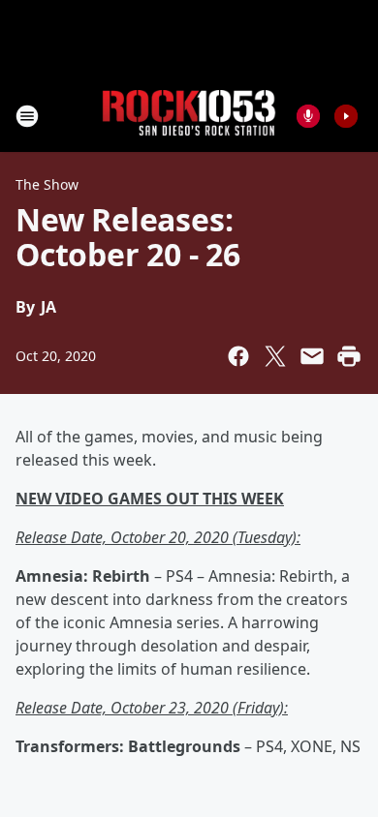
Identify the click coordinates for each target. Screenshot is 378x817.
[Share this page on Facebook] (238, 356)
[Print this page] (348, 356)
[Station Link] (189, 115)
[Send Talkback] (308, 116)
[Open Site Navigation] (27, 116)
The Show (47, 184)
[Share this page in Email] (312, 356)
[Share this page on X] (275, 356)
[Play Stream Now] (346, 116)
